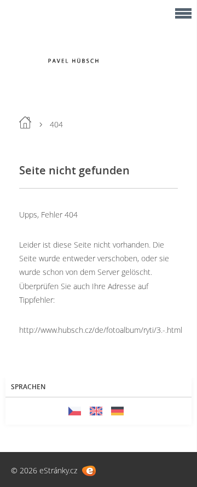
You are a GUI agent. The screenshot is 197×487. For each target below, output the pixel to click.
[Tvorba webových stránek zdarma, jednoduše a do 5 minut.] (89, 471)
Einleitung (25, 122)
